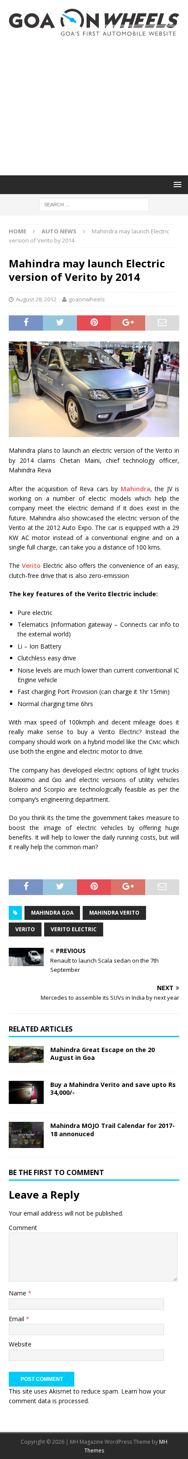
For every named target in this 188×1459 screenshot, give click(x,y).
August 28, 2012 (36, 299)
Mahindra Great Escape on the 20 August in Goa (102, 1054)
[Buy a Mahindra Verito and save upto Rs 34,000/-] (26, 1092)
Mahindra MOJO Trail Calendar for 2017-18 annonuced (112, 1129)
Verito (31, 565)
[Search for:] (94, 204)
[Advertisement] (94, 105)
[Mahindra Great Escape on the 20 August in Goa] (26, 1054)
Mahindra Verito (114, 912)
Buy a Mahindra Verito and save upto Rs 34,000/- (113, 1088)
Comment (23, 1227)
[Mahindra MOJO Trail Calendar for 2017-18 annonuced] (26, 1135)
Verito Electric (74, 929)
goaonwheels (87, 299)
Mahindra (135, 489)
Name (18, 1293)
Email (17, 1319)
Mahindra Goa (52, 912)
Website (20, 1344)
